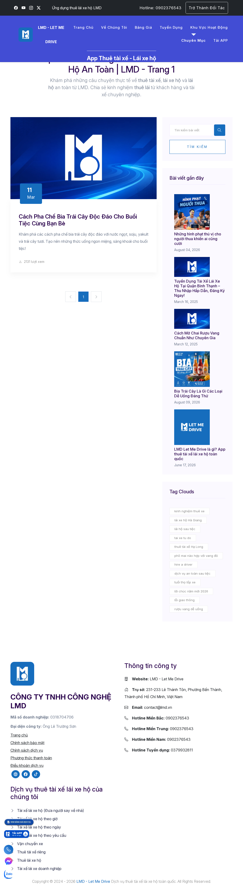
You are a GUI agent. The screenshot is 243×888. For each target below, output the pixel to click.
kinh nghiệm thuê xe (189, 511)
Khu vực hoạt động (209, 27)
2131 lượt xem (33, 262)
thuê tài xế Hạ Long (188, 547)
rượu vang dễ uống (188, 609)
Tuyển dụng (171, 27)
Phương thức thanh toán (31, 757)
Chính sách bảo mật (27, 742)
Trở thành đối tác (207, 7)
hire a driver (183, 564)
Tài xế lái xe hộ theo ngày (38, 827)
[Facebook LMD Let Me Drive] (16, 7)
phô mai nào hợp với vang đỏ (196, 556)
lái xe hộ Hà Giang (188, 520)
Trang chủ (83, 27)
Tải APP (220, 40)
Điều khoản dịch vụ (26, 765)
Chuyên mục (193, 40)
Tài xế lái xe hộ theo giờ (36, 818)
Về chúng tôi (114, 27)
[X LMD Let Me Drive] (39, 7)
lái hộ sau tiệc (184, 529)
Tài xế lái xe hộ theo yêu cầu (41, 835)
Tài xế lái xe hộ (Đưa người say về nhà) (50, 810)
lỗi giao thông (184, 600)
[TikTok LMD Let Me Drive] (36, 774)
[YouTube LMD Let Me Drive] (23, 7)
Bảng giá (143, 27)
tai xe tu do (182, 538)
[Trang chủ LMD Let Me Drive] (22, 673)
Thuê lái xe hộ (28, 860)
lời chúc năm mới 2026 (191, 591)
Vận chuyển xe (29, 843)
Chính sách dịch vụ (26, 750)
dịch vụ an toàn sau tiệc (192, 573)
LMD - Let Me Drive (157, 679)
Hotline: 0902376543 (161, 7)
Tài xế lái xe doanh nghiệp (38, 868)
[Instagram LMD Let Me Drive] (31, 7)
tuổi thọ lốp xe (185, 582)
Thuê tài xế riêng (31, 852)
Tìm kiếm (197, 147)
